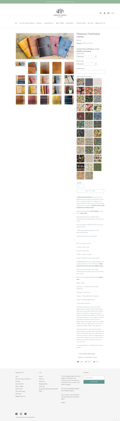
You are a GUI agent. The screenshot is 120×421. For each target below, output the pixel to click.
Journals (18, 381)
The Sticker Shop (20, 391)
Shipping (78, 43)
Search (41, 376)
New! (17, 376)
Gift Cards (18, 394)
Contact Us (42, 381)
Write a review (93, 357)
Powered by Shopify (30, 417)
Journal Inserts (20, 384)
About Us (41, 379)
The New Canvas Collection (23, 379)
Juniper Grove (22, 417)
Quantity (79, 182)
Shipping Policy (43, 384)
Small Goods (19, 389)
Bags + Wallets (20, 386)
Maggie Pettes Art (20, 396)
